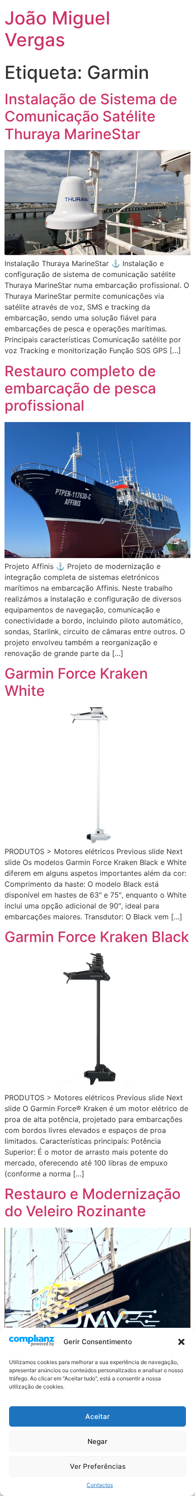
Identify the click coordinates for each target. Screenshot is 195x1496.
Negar (97, 1441)
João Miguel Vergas (57, 29)
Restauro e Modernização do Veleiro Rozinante (92, 1202)
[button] (181, 1341)
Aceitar (97, 1416)
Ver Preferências (98, 1466)
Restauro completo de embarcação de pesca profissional (80, 388)
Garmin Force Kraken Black (97, 937)
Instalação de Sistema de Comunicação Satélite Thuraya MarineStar (91, 116)
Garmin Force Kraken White (76, 682)
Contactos (100, 1484)
